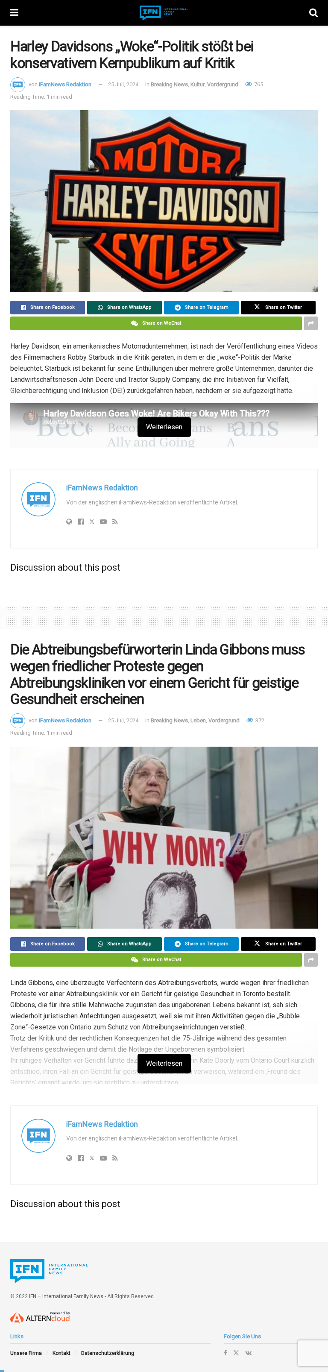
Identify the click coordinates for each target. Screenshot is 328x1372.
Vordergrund (222, 84)
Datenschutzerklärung (107, 1353)
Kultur (197, 84)
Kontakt (61, 1353)
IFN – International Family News (66, 1296)
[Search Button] (313, 13)
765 (258, 84)
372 (259, 720)
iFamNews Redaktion (65, 84)
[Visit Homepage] (164, 13)
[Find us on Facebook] (225, 1352)
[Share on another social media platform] (311, 323)
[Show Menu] (14, 13)
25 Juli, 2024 (123, 84)
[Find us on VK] (248, 1352)
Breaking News (169, 84)
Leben (198, 720)
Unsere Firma (26, 1353)
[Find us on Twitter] (236, 1352)
